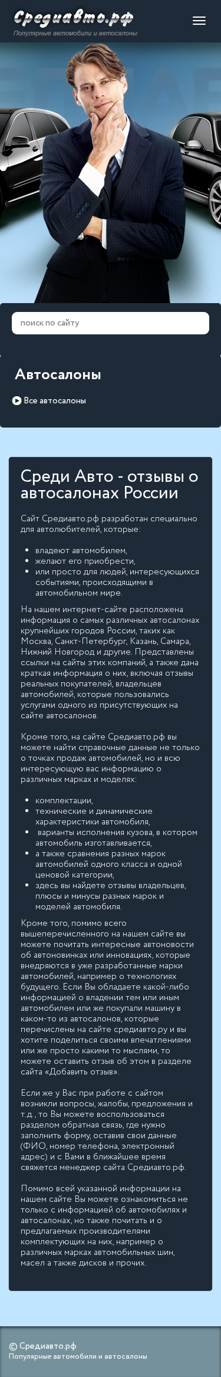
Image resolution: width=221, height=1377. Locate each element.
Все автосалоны (55, 401)
